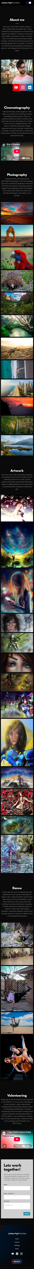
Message (7, 1201)
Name (5, 1184)
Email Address (9, 1193)
